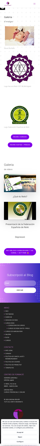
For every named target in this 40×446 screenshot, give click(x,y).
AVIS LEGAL (9, 350)
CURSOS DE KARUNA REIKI (14, 331)
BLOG (7, 337)
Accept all (20, 432)
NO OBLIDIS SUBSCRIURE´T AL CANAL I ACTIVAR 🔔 (20, 252)
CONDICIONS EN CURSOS (16, 325)
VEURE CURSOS (20, 137)
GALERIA (8, 334)
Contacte (8, 353)
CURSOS (8, 340)
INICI (6, 311)
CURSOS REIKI (9, 323)
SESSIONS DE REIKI (11, 320)
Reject (20, 437)
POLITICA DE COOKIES (12, 362)
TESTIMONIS (9, 314)
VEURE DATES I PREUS (20, 145)
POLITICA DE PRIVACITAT (13, 365)
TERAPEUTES (9, 368)
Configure (20, 441)
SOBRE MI (8, 317)
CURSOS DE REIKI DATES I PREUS (19, 328)
